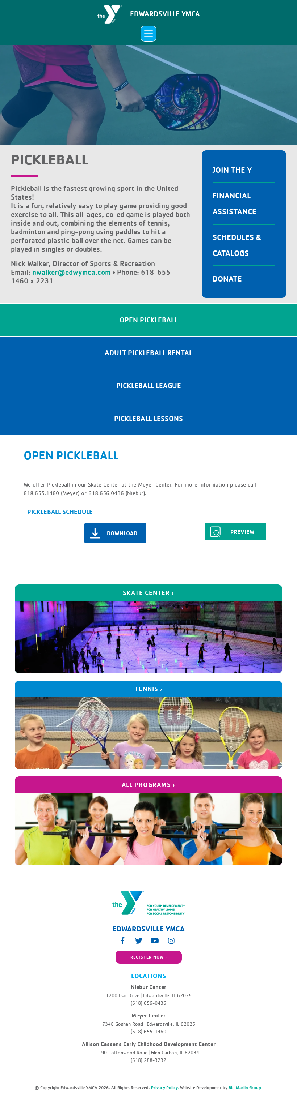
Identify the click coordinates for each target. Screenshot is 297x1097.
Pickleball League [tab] (148, 385)
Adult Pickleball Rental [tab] (148, 352)
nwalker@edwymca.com (71, 272)
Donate (227, 278)
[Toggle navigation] (148, 34)
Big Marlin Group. (246, 1087)
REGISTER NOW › (148, 957)
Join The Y (232, 170)
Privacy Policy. (165, 1087)
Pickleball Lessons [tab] (148, 418)
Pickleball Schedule (60, 511)
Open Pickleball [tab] (148, 319)
